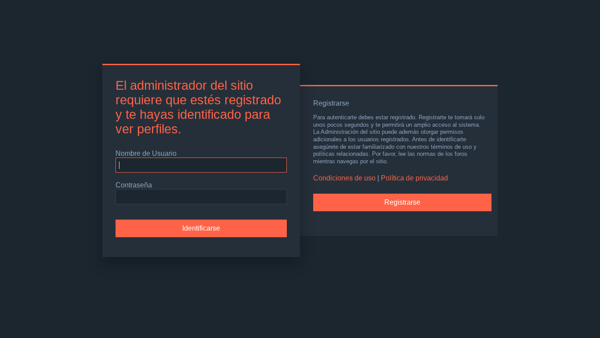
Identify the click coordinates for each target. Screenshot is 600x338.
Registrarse (402, 202)
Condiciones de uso (344, 178)
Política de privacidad (414, 178)
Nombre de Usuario (146, 153)
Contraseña (134, 185)
